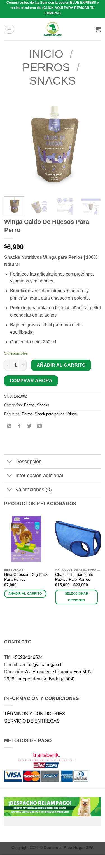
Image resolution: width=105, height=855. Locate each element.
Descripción (28, 461)
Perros (46, 67)
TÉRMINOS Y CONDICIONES (34, 713)
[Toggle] (9, 462)
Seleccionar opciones (76, 597)
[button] (9, 29)
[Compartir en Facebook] (19, 426)
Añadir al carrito (61, 365)
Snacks (52, 81)
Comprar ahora (31, 380)
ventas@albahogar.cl (40, 664)
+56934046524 (28, 657)
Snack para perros (49, 414)
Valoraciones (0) (33, 489)
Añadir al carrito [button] (25, 593)
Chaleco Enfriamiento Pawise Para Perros (74, 577)
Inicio (46, 54)
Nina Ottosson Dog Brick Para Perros (26, 577)
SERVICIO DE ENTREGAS (32, 721)
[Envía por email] (39, 426)
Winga (72, 414)
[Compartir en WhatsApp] (9, 426)
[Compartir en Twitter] (29, 426)
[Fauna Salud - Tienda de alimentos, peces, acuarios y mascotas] (52, 29)
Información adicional (39, 475)
